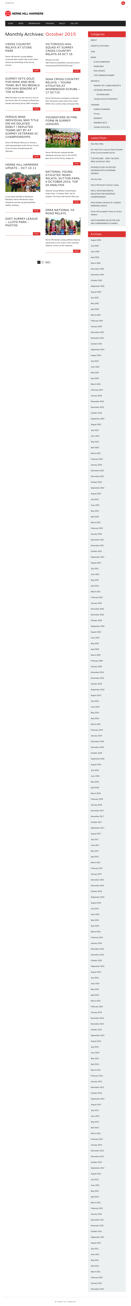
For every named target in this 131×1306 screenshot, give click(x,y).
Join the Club (96, 179)
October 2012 (96, 1162)
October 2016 (96, 891)
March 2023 (96, 453)
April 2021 (95, 586)
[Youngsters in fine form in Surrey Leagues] (63, 147)
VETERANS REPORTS (103, 90)
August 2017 (96, 834)
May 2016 (95, 920)
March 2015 (96, 1001)
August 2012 (96, 1174)
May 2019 (95, 713)
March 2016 (96, 932)
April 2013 (95, 1128)
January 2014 (96, 1081)
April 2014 (95, 1064)
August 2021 (96, 563)
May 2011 (95, 1260)
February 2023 (97, 459)
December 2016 (97, 880)
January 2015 (96, 1012)
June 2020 (95, 638)
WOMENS (98, 118)
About (62, 23)
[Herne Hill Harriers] (24, 15)
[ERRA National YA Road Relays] (63, 234)
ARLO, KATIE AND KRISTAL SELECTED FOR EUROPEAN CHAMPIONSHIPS (103, 194)
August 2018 (96, 764)
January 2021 (96, 603)
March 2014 (96, 1070)
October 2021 (96, 551)
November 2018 (97, 747)
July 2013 (95, 1110)
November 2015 (97, 955)
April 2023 (95, 447)
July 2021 (95, 569)
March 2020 (96, 655)
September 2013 (97, 1099)
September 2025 (97, 286)
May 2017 (95, 851)
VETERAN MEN (102, 94)
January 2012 (96, 1214)
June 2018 (95, 776)
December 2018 (97, 741)
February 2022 (97, 528)
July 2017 (95, 839)
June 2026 (95, 252)
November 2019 (97, 678)
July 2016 (95, 909)
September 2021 (97, 557)
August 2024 (96, 355)
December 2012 (97, 1151)
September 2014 (97, 1035)
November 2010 (97, 1289)
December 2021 (97, 540)
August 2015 (96, 972)
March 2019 (96, 724)
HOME (10, 23)
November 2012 (97, 1156)
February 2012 (97, 1208)
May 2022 (95, 511)
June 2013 (95, 1116)
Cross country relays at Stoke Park (18, 47)
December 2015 (97, 949)
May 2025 (95, 303)
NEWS (20, 23)
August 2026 (96, 240)
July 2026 (95, 246)
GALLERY (74, 23)
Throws (97, 114)
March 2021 (96, 592)
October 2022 (96, 482)
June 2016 (95, 914)
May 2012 (95, 1191)
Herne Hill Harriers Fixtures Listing (105, 185)
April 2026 (95, 257)
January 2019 (96, 736)
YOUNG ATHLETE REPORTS (106, 99)
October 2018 (96, 753)
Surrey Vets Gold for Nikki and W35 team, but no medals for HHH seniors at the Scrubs (22, 85)
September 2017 (97, 828)
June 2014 (95, 1053)
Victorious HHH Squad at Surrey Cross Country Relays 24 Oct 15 (59, 49)
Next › (48, 262)
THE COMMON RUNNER (104, 75)
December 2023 (97, 401)
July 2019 (95, 701)
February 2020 (97, 661)
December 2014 (97, 1018)
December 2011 (97, 1220)
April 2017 (95, 857)
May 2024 (95, 373)
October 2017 (96, 822)
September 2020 (97, 626)
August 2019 (96, 695)
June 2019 (95, 707)
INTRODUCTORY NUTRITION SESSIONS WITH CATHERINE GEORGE (103, 170)
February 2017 (97, 868)
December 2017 (97, 811)
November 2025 (97, 275)
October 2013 (96, 1093)
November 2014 (97, 1024)
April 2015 (95, 995)
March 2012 (96, 1202)
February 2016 (97, 937)
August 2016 (96, 903)
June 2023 (95, 436)
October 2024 (96, 344)
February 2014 (97, 1076)
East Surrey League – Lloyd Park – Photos (21, 222)
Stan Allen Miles (97, 144)
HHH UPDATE (99, 71)
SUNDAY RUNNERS (102, 109)
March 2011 (95, 1272)
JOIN (93, 52)
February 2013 (97, 1139)
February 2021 (97, 597)
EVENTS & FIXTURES (100, 46)
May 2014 (95, 1058)
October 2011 (96, 1231)
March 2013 (96, 1133)
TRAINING (49, 23)
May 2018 (95, 782)
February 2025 (97, 321)
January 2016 (96, 943)
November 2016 (97, 885)
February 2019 (97, 730)
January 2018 (96, 805)
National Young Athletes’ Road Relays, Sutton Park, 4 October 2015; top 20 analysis (63, 178)
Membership (34, 23)
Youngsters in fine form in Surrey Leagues (61, 121)
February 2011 (97, 1277)
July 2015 (95, 978)
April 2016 (95, 926)
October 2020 (96, 620)
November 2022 (97, 476)
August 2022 (96, 494)
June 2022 (95, 505)
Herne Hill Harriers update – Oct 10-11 (21, 166)
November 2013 (97, 1087)
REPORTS (95, 81)
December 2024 (97, 332)
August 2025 (96, 292)
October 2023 (96, 413)
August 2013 (96, 1105)
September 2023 (97, 419)
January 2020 (96, 666)
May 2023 (95, 442)
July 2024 (95, 361)
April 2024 (95, 378)
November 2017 (97, 816)
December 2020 (97, 609)
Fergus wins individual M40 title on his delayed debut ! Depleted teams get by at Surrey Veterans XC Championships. (22, 127)
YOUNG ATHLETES (102, 127)
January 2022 (96, 534)
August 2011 (96, 1243)
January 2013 (96, 1145)
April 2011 (95, 1266)
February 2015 (97, 1007)
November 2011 (97, 1226)
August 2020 (96, 632)
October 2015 (96, 960)
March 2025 (96, 315)
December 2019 (97, 672)
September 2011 (97, 1237)
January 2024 (96, 396)
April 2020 (95, 649)
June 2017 (95, 845)
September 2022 (97, 488)
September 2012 (97, 1168)
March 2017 (96, 862)
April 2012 (95, 1197)
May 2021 (95, 580)
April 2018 (95, 788)
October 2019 (96, 684)
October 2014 (96, 1030)
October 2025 (96, 280)
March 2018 (96, 793)
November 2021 (97, 545)
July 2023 (95, 430)
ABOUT (94, 40)
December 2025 (97, 269)
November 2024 (97, 338)
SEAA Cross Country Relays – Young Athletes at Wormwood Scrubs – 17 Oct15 (63, 85)
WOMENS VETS (100, 123)
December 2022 (97, 471)
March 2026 (96, 263)
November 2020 (97, 615)
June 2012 (95, 1185)
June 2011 (95, 1254)
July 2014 (95, 1047)
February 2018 (97, 799)
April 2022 (95, 517)
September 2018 (97, 759)
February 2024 (97, 390)
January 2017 (96, 874)
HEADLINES (99, 66)
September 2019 (97, 690)
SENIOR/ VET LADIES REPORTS (107, 86)
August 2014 (96, 1041)
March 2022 (96, 522)
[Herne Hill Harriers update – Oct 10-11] (22, 191)
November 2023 (97, 407)
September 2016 (97, 897)
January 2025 (96, 326)
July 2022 (95, 499)
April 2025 (95, 309)
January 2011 (96, 1283)
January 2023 (96, 465)
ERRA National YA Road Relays (60, 211)
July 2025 (95, 298)
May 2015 (95, 989)
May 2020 (95, 643)
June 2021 (95, 574)
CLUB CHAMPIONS (102, 62)
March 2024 (96, 384)
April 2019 (95, 718)
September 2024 (97, 349)
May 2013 (95, 1122)
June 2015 (95, 983)
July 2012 (95, 1179)
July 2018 (95, 770)
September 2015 (97, 966)
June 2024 (95, 367)
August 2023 (96, 424)
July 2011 (95, 1249)
